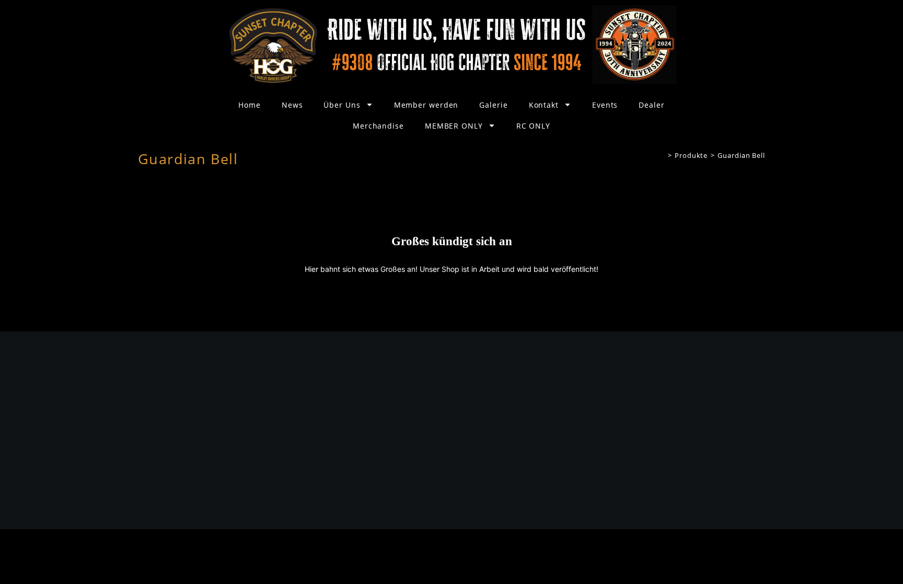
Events (605, 105)
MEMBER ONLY (454, 126)
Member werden (426, 105)
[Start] (662, 155)
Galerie (493, 105)
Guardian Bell (741, 155)
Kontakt (544, 105)
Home (249, 105)
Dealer (651, 105)
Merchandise (378, 126)
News (292, 105)
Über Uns (341, 105)
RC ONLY (533, 126)
